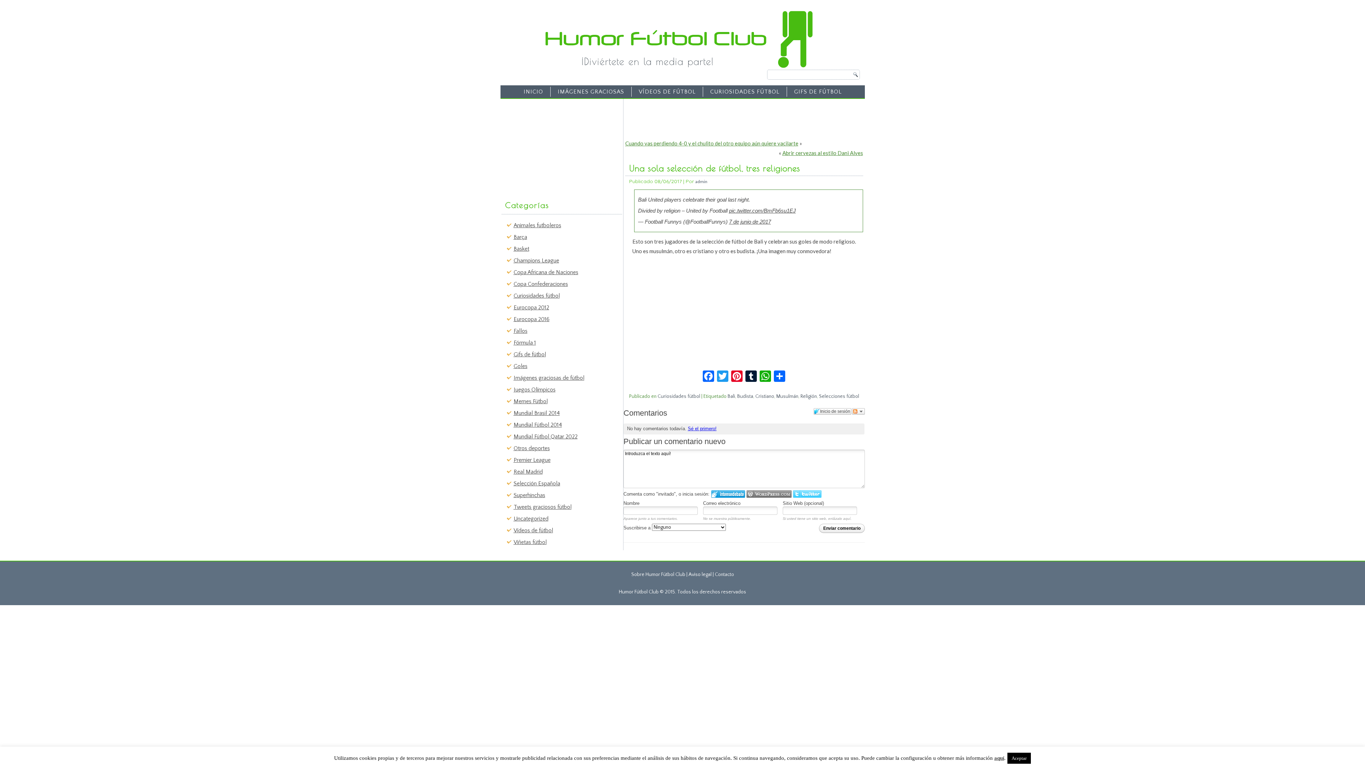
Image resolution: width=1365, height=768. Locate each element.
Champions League (536, 260)
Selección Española (537, 483)
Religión (809, 396)
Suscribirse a (637, 527)
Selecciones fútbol (839, 396)
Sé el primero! (702, 428)
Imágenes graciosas (591, 92)
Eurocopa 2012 (531, 307)
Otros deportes (532, 448)
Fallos (521, 331)
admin (701, 181)
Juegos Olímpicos (535, 389)
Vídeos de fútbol (667, 92)
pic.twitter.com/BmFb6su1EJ (762, 211)
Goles (521, 366)
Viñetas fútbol (530, 542)
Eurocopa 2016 (532, 319)
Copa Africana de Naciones (546, 272)
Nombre (631, 503)
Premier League (532, 460)
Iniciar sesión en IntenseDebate (728, 494)
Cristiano (764, 396)
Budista (745, 396)
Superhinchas (529, 495)
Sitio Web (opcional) (803, 503)
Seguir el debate (858, 411)
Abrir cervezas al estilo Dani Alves (822, 153)
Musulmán (787, 396)
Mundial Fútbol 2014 (538, 425)
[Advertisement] (556, 146)
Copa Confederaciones (541, 284)
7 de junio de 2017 (750, 222)
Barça (520, 237)
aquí (999, 758)
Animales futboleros (537, 225)
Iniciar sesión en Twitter (807, 494)
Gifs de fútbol (818, 92)
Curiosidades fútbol (745, 92)
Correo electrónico (721, 503)
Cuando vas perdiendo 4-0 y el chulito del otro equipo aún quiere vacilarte (711, 143)
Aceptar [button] (1019, 758)
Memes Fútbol (531, 401)
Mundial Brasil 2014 (537, 413)
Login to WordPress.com (769, 494)
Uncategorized (531, 519)
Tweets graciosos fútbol (543, 507)
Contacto (724, 574)
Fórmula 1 (525, 343)
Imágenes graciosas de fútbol (549, 378)
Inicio (533, 92)
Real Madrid (528, 472)
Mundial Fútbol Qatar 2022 (546, 436)
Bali (731, 396)
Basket (521, 249)
